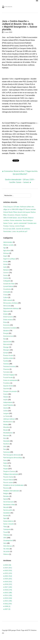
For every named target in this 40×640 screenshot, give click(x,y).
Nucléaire (6, 444)
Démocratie (7, 306)
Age (4, 248)
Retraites (6, 496)
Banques (6, 270)
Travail (5, 532)
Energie (5, 333)
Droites (5, 314)
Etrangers (6, 350)
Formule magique (9, 375)
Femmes (6, 363)
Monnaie (6, 435)
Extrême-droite (8, 358)
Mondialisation (8, 433)
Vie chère (6, 548)
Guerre (5, 394)
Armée (5, 261)
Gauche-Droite (8, 386)
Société (5, 515)
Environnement (8, 336)
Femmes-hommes (9, 366)
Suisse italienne (8, 521)
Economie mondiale (9, 328)
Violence (6, 554)
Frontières (6, 383)
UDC (4, 537)
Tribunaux (6, 535)
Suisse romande (8, 524)
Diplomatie (6, 311)
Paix (4, 449)
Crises (5, 294)
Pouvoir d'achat (8, 477)
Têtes (5, 526)
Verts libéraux (7, 546)
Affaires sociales (8, 245)
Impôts (5, 399)
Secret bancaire (8, 502)
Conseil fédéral (8, 286)
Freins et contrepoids (10, 380)
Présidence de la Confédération (13, 485)
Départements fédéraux (11, 308)
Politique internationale (10, 474)
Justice (5, 410)
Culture (5, 297)
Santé (5, 499)
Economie (6, 325)
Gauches (6, 388)
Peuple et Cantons (9, 471)
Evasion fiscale (8, 355)
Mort (4, 438)
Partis (5, 460)
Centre (5, 275)
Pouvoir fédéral (8, 479)
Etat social (6, 344)
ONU (4, 446)
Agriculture (6, 250)
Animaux (6, 253)
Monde (5, 430)
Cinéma (5, 278)
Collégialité (6, 281)
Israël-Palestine (8, 405)
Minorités (6, 427)
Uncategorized (8, 540)
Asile (4, 267)
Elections (6, 330)
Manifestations (8, 421)
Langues (6, 413)
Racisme (6, 488)
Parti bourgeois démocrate (12, 455)
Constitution (7, 289)
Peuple (5, 468)
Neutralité (6, 441)
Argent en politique (9, 259)
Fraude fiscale (8, 377)
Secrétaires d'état (9, 504)
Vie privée (6, 551)
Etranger (6, 347)
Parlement (6, 452)
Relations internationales (11, 491)
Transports (6, 529)
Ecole (5, 322)
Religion (6, 493)
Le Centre (6, 416)
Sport (5, 518)
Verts (5, 543)
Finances (6, 369)
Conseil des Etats (9, 283)
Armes (5, 264)
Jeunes (5, 408)
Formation (6, 372)
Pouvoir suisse (8, 482)
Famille (5, 361)
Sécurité (6, 507)
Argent (5, 256)
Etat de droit (7, 341)
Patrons (5, 466)
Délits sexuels (7, 300)
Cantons (6, 272)
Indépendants (7, 402)
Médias (5, 424)
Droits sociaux (7, 319)
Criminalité (6, 292)
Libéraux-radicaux (9, 419)
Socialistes (6, 513)
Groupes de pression (10, 391)
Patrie (5, 463)
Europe (5, 352)
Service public (7, 510)
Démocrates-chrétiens (10, 303)
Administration (8, 242)
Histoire (5, 397)
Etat (4, 339)
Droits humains (8, 317)
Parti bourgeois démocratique (12, 457)
